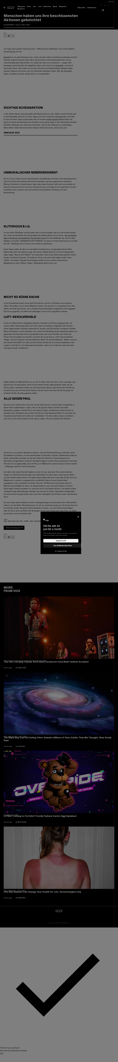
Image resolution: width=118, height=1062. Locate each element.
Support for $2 (61, 540)
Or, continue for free (61, 551)
